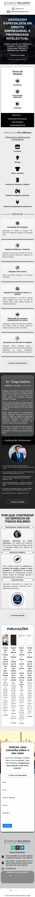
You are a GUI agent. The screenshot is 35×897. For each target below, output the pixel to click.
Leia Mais (5, 715)
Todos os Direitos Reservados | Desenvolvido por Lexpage (17, 895)
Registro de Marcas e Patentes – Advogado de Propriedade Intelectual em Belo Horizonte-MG (13, 664)
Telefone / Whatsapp (9, 797)
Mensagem (6, 813)
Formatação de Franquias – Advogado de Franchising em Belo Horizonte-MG (5, 661)
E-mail (4, 790)
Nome (4, 782)
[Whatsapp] (13, 848)
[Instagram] (17, 848)
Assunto (5, 805)
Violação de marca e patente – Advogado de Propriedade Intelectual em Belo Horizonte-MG (29, 664)
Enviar (7, 826)
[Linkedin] (22, 848)
